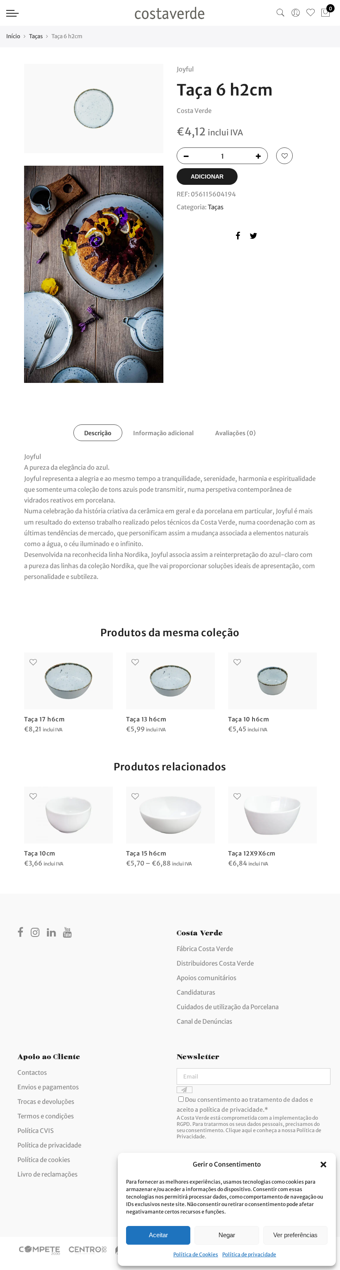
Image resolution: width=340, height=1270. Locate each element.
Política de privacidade (249, 1254)
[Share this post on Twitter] (253, 237)
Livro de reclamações (47, 1174)
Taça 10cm (40, 853)
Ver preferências (295, 1234)
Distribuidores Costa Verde (215, 963)
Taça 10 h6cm (248, 719)
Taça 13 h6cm (146, 719)
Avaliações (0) (235, 433)
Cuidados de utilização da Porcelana (228, 1007)
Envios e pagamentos (48, 1087)
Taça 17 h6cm (44, 719)
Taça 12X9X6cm (252, 853)
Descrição (98, 433)
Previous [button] (31, 687)
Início (13, 36)
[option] (68, 693)
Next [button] (308, 687)
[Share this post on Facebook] (238, 237)
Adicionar (207, 176)
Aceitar (158, 1234)
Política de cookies (43, 1160)
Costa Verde (194, 111)
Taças (36, 36)
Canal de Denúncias (204, 1021)
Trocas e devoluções (45, 1102)
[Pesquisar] (280, 13)
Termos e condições (45, 1116)
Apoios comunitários (206, 978)
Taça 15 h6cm (146, 853)
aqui (247, 1130)
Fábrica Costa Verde (205, 949)
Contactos (32, 1072)
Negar (227, 1234)
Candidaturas (196, 992)
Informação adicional (163, 433)
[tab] (97, 432)
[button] (323, 1164)
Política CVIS (35, 1131)
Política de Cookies (195, 1254)
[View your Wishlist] (310, 13)
